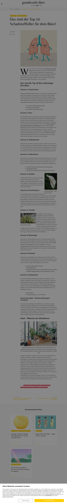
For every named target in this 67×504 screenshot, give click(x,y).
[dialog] (33, 252)
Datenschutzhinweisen (8, 496)
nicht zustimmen (50, 494)
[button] (26, 500)
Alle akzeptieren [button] (49, 500)
